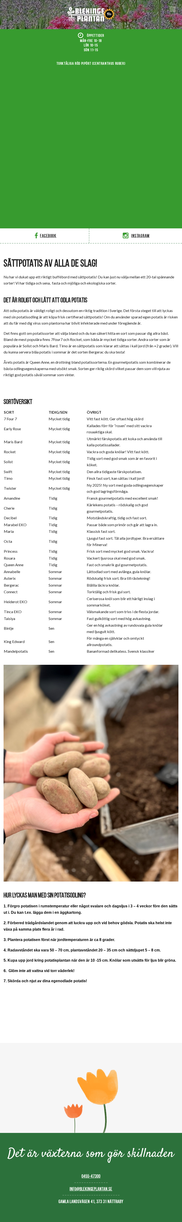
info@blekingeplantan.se (91, 1188)
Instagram (140, 235)
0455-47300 (91, 1176)
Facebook (48, 235)
